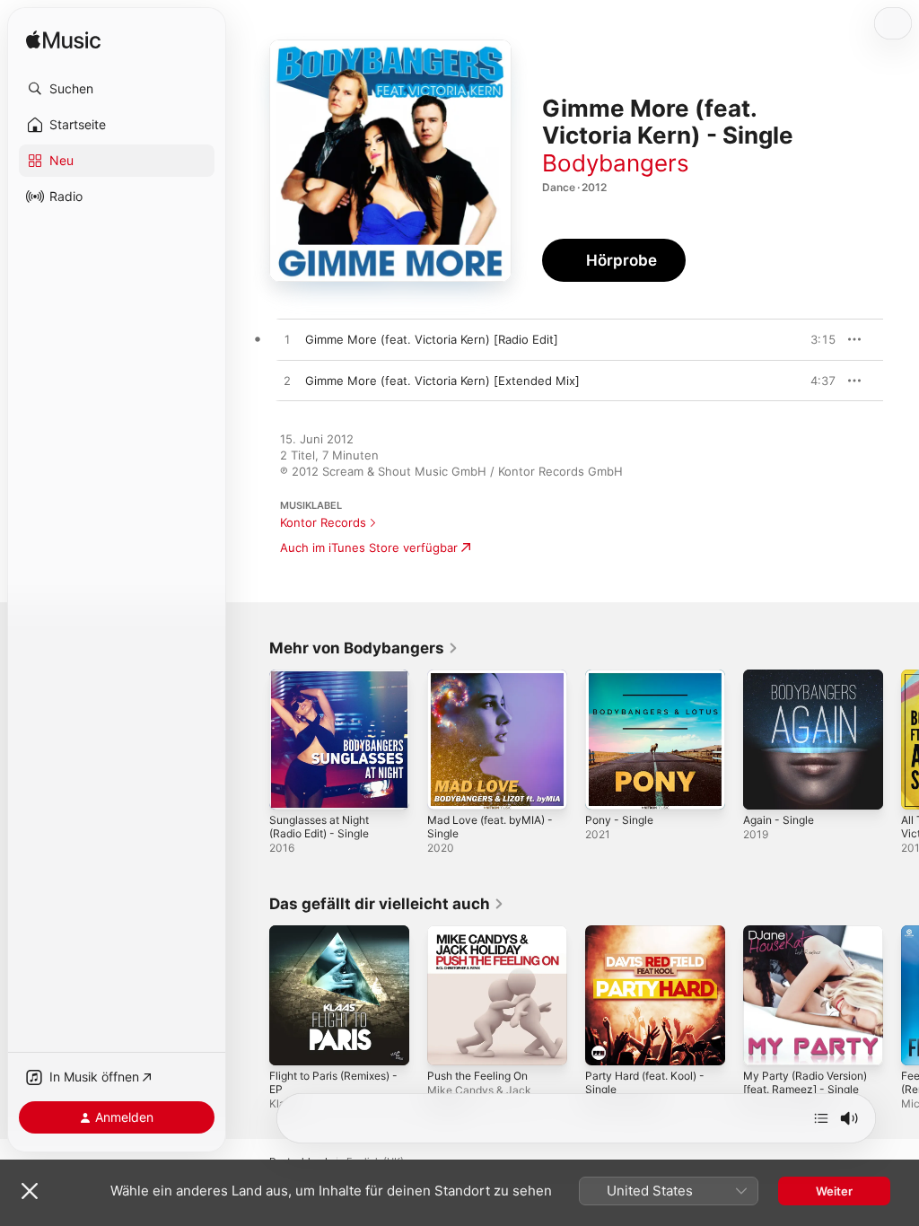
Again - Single (778, 820)
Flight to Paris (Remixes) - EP (333, 1082)
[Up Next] (821, 1118)
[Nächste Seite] (901, 739)
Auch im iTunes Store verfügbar (369, 547)
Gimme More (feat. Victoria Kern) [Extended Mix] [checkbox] (442, 380)
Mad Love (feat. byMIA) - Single (490, 826)
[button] (117, 89)
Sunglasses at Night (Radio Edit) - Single (319, 826)
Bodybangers (615, 163)
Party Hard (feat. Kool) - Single (645, 1082)
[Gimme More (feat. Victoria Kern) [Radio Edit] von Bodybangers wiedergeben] (287, 340)
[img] (63, 41)
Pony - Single (619, 820)
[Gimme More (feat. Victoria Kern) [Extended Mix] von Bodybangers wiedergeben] (287, 381)
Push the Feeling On (477, 1075)
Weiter (834, 1191)
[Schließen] (30, 1191)
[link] (364, 648)
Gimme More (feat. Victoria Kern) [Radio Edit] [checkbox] (431, 339)
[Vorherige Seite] (251, 739)
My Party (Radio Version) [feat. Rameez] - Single (805, 1082)
